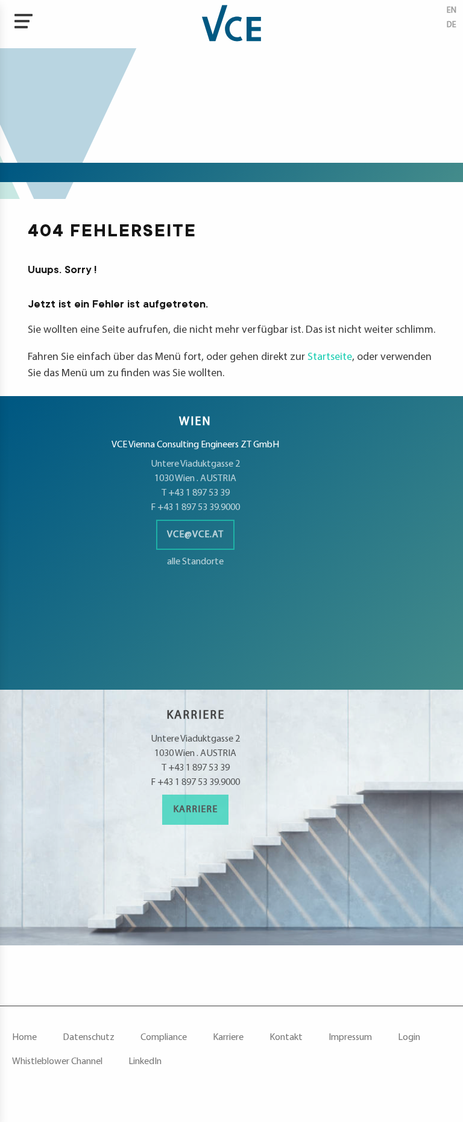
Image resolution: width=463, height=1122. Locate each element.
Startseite (329, 357)
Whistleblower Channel (57, 1062)
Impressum (350, 1037)
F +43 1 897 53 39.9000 (195, 507)
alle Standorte (195, 562)
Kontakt (286, 1037)
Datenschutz (89, 1037)
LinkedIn (145, 1062)
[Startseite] (231, 24)
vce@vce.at (195, 535)
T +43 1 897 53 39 (196, 493)
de (451, 25)
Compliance (163, 1037)
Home (24, 1037)
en (451, 10)
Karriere (195, 810)
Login (409, 1037)
